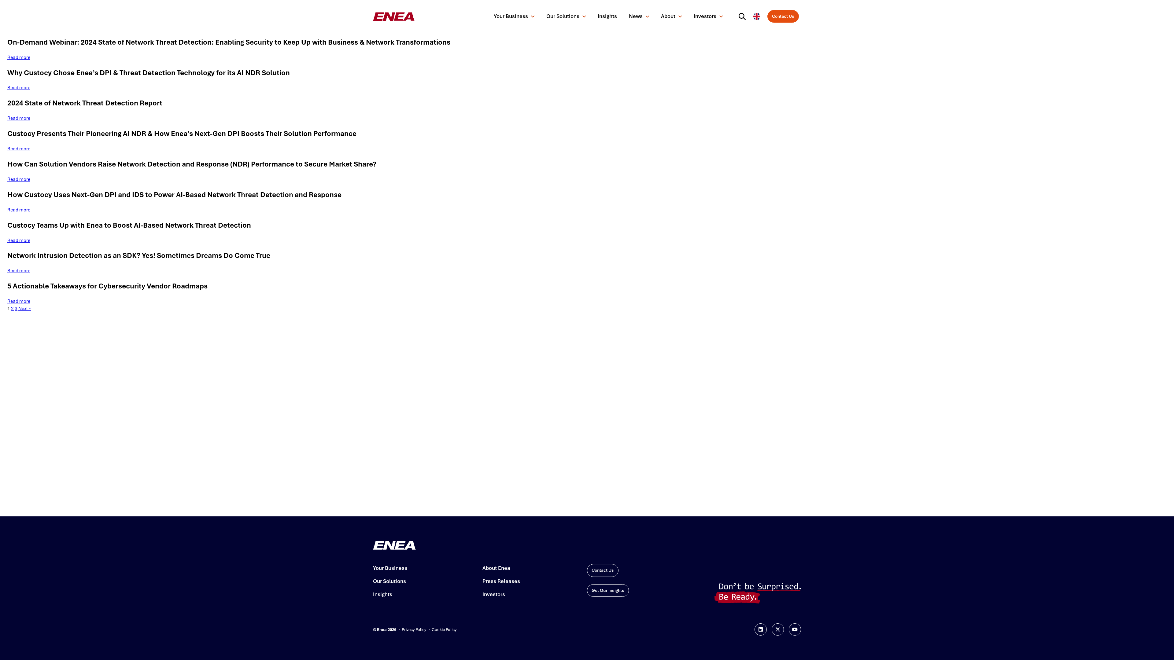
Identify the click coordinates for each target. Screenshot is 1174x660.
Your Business (511, 16)
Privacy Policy (414, 629)
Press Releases (501, 581)
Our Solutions (562, 16)
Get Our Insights (608, 590)
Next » (24, 309)
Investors (705, 16)
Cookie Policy (444, 629)
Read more (18, 57)
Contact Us (783, 16)
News (636, 16)
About (668, 16)
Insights (607, 16)
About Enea (496, 568)
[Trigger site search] (743, 16)
